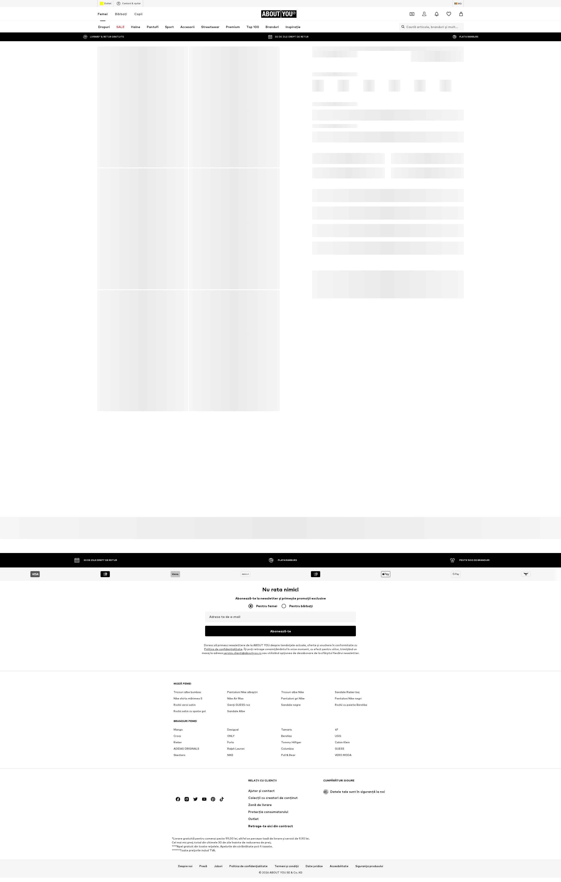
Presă (203, 764)
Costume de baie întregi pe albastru (251, 647)
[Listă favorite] (448, 14)
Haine (329, 48)
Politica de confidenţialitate (223, 518)
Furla (230, 611)
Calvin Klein (342, 611)
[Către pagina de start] (197, 680)
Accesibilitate (339, 764)
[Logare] (424, 14)
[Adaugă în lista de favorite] (458, 145)
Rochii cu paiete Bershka (351, 574)
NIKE (230, 624)
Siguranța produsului (369, 764)
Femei (103, 14)
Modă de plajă (348, 48)
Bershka (286, 605)
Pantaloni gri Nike (293, 567)
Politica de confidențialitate (248, 764)
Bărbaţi (121, 14)
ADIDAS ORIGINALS (186, 617)
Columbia (287, 617)
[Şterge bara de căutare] (460, 26)
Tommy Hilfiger (291, 611)
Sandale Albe (236, 580)
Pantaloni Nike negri (348, 567)
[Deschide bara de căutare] (402, 27)
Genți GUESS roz (238, 574)
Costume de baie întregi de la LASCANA (193, 650)
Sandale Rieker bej (347, 561)
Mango (178, 598)
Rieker (178, 611)
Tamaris (286, 598)
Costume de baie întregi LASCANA (427, 48)
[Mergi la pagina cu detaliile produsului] (324, 97)
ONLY (230, 605)
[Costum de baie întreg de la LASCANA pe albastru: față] (142, 107)
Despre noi (185, 764)
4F (336, 598)
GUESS (339, 617)
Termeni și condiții (287, 764)
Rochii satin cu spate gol (190, 580)
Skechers (179, 624)
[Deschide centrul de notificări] (436, 14)
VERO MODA (343, 624)
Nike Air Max (235, 567)
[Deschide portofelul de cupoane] (412, 14)
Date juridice (314, 764)
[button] (388, 128)
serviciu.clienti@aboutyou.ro (243, 522)
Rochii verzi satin (185, 574)
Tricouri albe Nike (292, 561)
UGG (338, 605)
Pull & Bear (288, 624)
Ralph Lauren (236, 617)
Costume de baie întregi (380, 48)
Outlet (107, 3)
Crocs (177, 605)
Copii (138, 14)
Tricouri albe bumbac (187, 561)
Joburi (218, 764)
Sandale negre (291, 574)
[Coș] (461, 14)
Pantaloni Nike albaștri (242, 561)
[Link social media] (178, 697)
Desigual (233, 598)
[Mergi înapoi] (103, 52)
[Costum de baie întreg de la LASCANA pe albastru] (127, 210)
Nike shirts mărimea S (188, 567)
